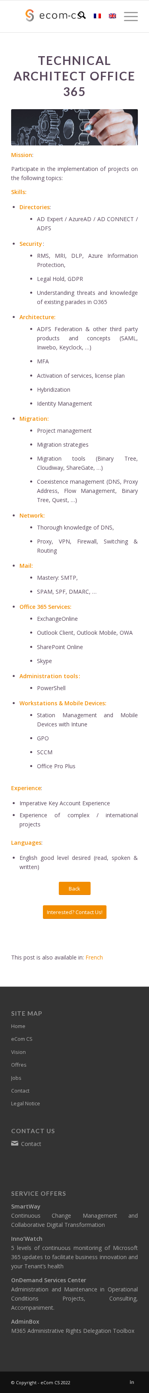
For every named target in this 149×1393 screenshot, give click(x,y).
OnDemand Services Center (48, 1280)
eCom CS (22, 1038)
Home (18, 1026)
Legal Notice (25, 1103)
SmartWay (26, 1206)
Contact (20, 1090)
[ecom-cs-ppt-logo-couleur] (61, 16)
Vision (18, 1052)
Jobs (16, 1077)
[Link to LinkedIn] (132, 1382)
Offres (19, 1064)
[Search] (78, 16)
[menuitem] (78, 16)
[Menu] (127, 16)
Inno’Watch (27, 1238)
